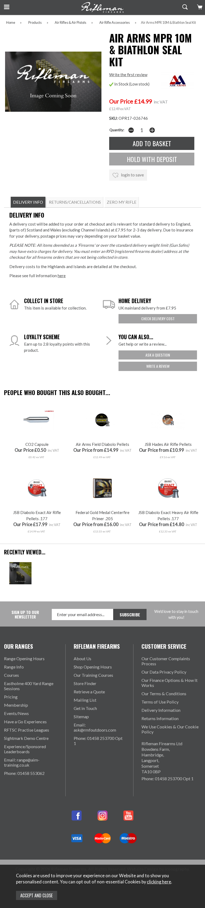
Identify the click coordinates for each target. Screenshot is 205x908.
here (62, 275)
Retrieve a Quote (89, 691)
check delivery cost (158, 318)
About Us (82, 658)
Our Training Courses (93, 675)
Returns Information (160, 718)
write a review (157, 366)
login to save (132, 174)
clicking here (159, 881)
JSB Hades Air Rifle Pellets (168, 444)
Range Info (14, 666)
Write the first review (128, 74)
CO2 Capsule (37, 444)
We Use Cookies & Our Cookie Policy (170, 729)
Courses (11, 675)
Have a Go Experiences (25, 721)
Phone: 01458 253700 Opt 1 (98, 741)
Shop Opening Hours (93, 666)
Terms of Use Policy (160, 701)
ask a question (157, 355)
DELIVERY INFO (28, 202)
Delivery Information (160, 710)
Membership (16, 705)
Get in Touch (85, 708)
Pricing (11, 696)
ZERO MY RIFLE (121, 202)
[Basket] (199, 7)
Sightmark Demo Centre (26, 738)
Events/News (16, 713)
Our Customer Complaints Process (165, 661)
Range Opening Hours (24, 658)
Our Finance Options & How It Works (169, 683)
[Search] (184, 7)
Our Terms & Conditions (163, 693)
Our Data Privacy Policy (163, 671)
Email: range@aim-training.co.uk (22, 762)
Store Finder (85, 683)
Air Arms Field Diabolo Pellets (102, 444)
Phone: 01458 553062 (24, 773)
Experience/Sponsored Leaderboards (25, 749)
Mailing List (85, 699)
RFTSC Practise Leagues (26, 729)
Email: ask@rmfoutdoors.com (95, 727)
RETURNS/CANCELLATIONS (75, 202)
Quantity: (116, 130)
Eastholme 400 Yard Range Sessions (28, 686)
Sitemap (81, 716)
